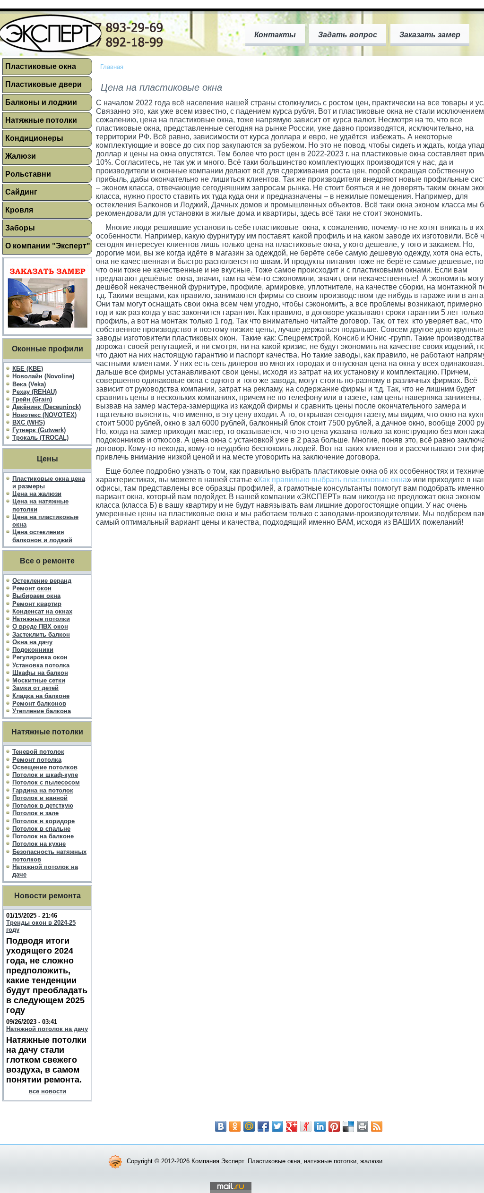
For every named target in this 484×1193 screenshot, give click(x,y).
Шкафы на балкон (40, 672)
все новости (47, 1091)
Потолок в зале (35, 813)
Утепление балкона (41, 711)
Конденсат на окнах (42, 611)
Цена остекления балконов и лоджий (42, 535)
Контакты (275, 35)
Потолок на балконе (43, 836)
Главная (111, 66)
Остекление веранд (41, 580)
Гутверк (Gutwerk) (39, 430)
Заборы (20, 228)
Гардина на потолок (42, 790)
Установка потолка (40, 665)
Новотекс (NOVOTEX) (44, 414)
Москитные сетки (38, 680)
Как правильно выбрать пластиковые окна (332, 480)
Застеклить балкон (41, 634)
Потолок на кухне (39, 843)
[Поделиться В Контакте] (220, 1126)
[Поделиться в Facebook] (263, 1126)
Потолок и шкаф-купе (45, 774)
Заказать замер (429, 35)
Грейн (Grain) (32, 399)
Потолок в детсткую (42, 805)
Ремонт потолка (36, 759)
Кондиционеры (34, 138)
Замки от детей (35, 687)
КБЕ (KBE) (27, 368)
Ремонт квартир (36, 603)
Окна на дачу (32, 642)
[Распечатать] (362, 1126)
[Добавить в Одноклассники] (235, 1126)
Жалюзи (20, 156)
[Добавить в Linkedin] (320, 1126)
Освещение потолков (45, 767)
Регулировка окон (40, 657)
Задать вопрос (347, 35)
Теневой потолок (38, 751)
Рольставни (28, 174)
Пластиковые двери (43, 84)
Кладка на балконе (40, 695)
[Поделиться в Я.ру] (305, 1126)
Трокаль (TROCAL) (40, 437)
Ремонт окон (32, 588)
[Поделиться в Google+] (291, 1126)
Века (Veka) (29, 384)
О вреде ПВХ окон (40, 626)
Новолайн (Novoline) (43, 376)
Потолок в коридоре (43, 821)
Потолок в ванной (40, 797)
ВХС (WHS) (28, 422)
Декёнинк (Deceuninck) (46, 406)
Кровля (19, 210)
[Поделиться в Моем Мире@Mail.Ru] (249, 1126)
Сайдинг (21, 192)
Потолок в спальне (41, 828)
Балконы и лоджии (41, 102)
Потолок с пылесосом (46, 782)
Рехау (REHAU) (34, 391)
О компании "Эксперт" (47, 246)
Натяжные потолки (41, 120)
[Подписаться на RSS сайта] (376, 1126)
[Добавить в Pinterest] (334, 1126)
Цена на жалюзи (36, 493)
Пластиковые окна (40, 66)
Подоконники (32, 649)
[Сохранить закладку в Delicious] (348, 1126)
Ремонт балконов (39, 703)
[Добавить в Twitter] (277, 1126)
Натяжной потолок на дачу (47, 1028)
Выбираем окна (36, 595)
